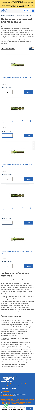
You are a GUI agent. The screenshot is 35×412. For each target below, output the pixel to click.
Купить (29, 92)
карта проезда (16, 385)
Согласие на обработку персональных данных (13, 394)
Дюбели (13, 15)
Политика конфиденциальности (9, 393)
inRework (15, 395)
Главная (3, 15)
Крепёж (8, 15)
